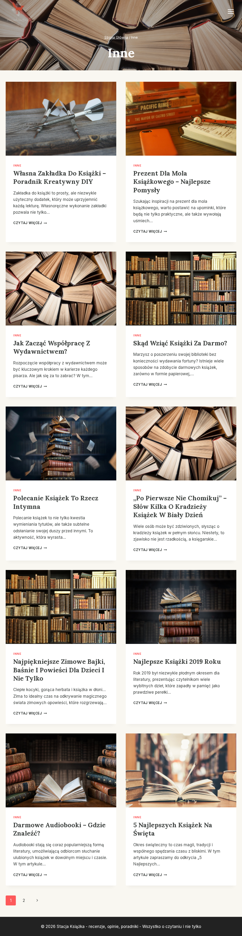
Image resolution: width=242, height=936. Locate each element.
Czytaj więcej (30, 223)
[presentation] (61, 119)
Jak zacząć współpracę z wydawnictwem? (51, 347)
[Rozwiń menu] (230, 12)
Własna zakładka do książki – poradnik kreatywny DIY (59, 177)
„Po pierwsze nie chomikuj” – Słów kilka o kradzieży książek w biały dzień (180, 506)
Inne (17, 165)
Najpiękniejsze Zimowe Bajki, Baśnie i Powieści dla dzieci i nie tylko (59, 669)
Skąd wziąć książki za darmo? (180, 343)
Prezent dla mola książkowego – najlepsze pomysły (172, 181)
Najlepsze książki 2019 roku (177, 661)
